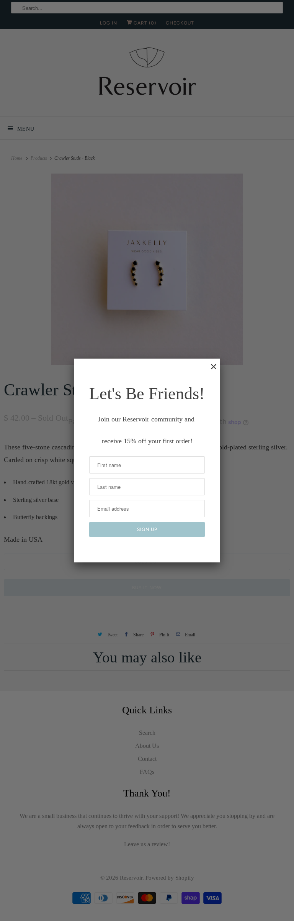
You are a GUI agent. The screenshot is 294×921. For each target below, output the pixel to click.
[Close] (209, 370)
